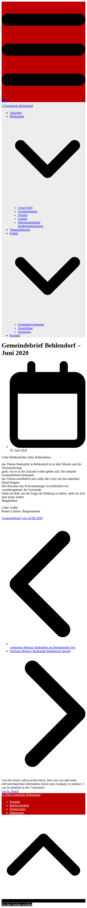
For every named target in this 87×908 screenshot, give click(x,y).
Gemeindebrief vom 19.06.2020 (22, 518)
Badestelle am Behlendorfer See (42, 647)
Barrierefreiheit (19, 805)
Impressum (17, 812)
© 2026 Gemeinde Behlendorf (21, 795)
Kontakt (15, 801)
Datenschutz (17, 809)
